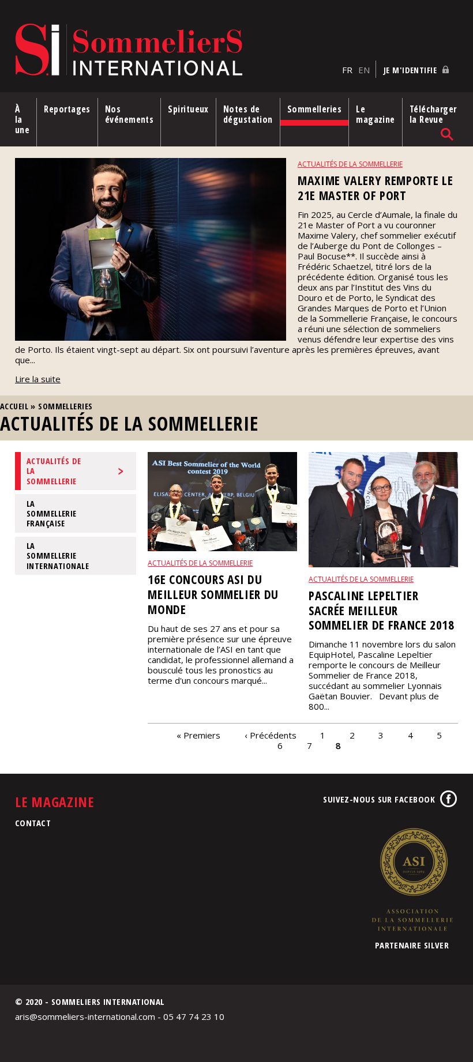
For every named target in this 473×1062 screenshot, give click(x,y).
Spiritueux (188, 109)
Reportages (67, 109)
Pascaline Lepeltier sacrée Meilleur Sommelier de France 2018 (382, 610)
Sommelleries (314, 109)
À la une (22, 119)
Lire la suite (38, 379)
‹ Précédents (270, 734)
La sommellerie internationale (58, 555)
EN (364, 70)
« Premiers (198, 734)
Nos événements (129, 114)
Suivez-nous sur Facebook (379, 799)
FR (347, 70)
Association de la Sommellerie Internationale (412, 879)
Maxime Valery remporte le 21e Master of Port (375, 188)
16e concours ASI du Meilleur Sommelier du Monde (213, 594)
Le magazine (375, 114)
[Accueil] (175, 50)
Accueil (14, 406)
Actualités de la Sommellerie (54, 471)
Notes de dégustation (248, 114)
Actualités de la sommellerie (350, 164)
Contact (33, 822)
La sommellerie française (52, 513)
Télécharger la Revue (433, 114)
